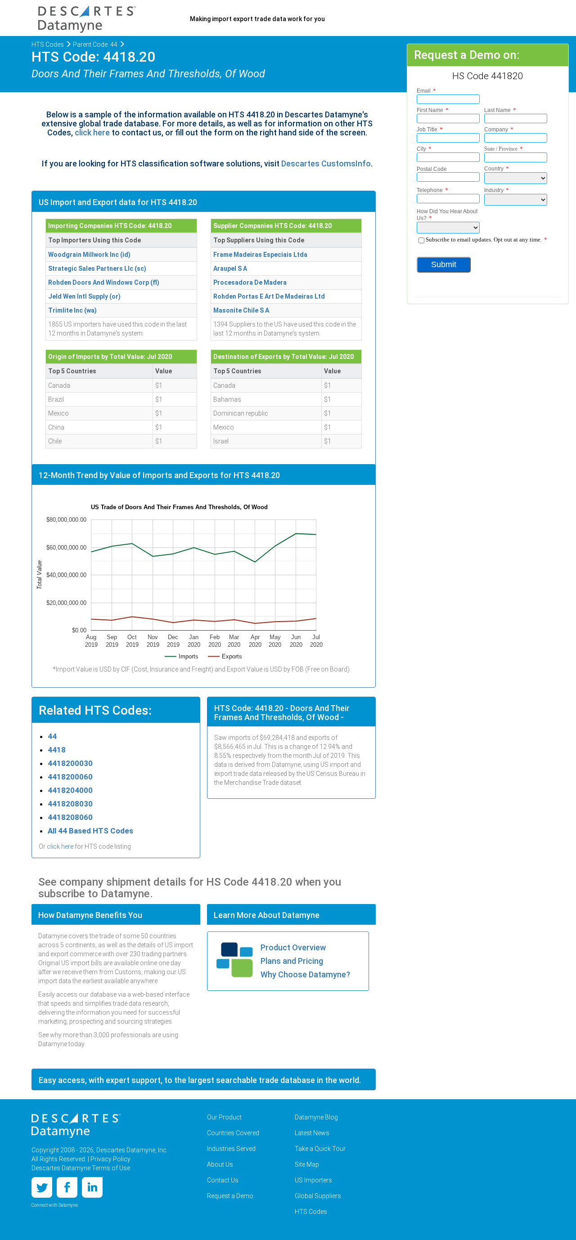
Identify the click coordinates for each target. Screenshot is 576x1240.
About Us (220, 1164)
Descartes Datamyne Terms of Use (81, 1168)
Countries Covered (233, 1133)
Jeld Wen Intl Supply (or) (84, 296)
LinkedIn (92, 1187)
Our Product (224, 1117)
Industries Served (231, 1148)
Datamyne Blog (316, 1117)
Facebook (67, 1187)
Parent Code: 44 (95, 44)
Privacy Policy (110, 1159)
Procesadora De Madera (250, 282)
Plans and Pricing (292, 961)
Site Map (307, 1164)
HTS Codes (48, 44)
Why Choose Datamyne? (305, 974)
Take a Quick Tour (320, 1148)
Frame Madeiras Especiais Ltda (260, 254)
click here (92, 132)
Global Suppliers (318, 1196)
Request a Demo (230, 1196)
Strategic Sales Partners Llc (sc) (97, 268)
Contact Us (222, 1180)
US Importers (313, 1180)
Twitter (42, 1187)
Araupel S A (230, 268)
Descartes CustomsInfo (326, 163)
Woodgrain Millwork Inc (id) (89, 254)
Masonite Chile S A (241, 310)
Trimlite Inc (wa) (72, 310)
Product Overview (293, 947)
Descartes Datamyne (76, 1126)
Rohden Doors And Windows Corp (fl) (103, 282)
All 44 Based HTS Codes (90, 830)
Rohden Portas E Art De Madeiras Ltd (269, 296)
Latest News (312, 1133)
